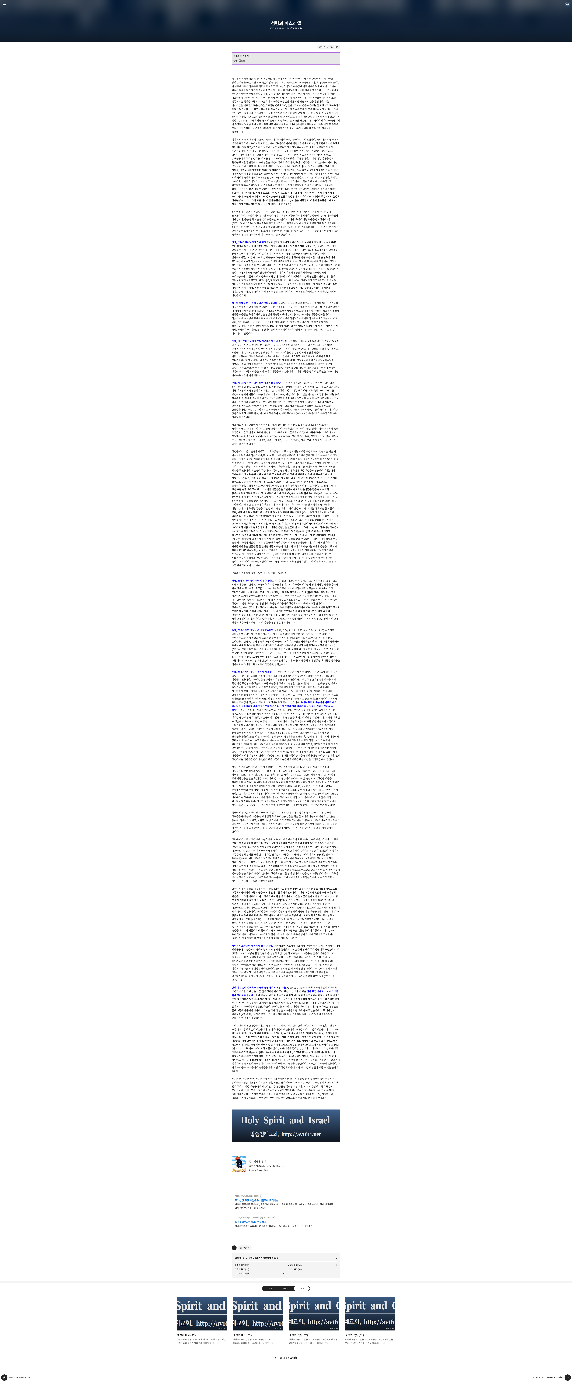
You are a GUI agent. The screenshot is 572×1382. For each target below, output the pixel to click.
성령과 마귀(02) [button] (202, 1323)
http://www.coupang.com (246, 1196)
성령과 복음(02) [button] (314, 1323)
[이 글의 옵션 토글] (234, 1247)
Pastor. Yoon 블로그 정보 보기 (567, 4)
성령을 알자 (253, 1258)
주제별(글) (240, 1258)
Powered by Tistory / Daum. (20, 1377)
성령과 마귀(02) (242, 1265)
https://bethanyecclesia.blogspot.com (252, 1217)
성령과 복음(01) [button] (370, 1323)
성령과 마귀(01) (294, 1265)
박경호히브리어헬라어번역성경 (250, 1222)
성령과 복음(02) (242, 1269)
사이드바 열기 (4, 4)
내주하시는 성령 (242, 1273)
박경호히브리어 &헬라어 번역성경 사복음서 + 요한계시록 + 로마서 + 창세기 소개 (274, 1226)
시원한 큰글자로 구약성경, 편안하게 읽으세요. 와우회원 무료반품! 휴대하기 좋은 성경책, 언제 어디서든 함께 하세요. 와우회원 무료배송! (284, 1206)
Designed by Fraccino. (554, 1377)
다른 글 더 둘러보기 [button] (284, 1357)
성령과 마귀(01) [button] (258, 1323)
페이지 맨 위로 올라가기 (567, 1377)
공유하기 (286, 1288)
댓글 (270, 1288)
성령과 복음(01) (294, 1269)
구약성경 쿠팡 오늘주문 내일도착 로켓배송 (256, 1200)
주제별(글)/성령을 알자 (294, 28)
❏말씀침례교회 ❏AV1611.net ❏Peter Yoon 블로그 (4, 1377)
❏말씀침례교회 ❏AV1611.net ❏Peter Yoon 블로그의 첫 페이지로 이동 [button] (286, 4)
